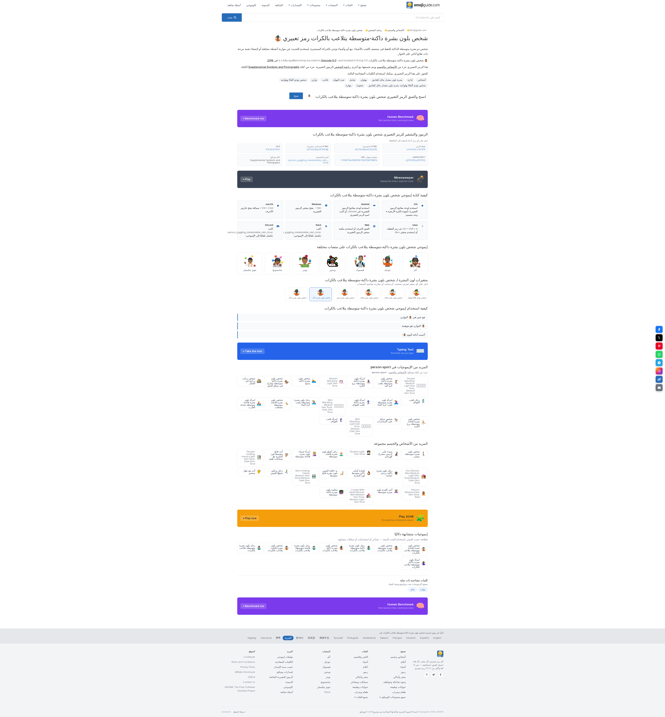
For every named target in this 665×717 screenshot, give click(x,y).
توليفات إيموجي (285, 656)
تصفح (362, 5)
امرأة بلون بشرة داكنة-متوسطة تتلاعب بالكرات (415, 563)
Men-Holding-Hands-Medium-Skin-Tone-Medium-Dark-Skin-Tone (305, 476)
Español (424, 637)
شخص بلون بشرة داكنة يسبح (307, 381)
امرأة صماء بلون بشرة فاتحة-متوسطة (305, 454)
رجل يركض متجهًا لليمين (280, 472)
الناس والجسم (361, 656)
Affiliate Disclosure (245, 672)
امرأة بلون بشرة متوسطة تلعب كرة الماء (387, 402)
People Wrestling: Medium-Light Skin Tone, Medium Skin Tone (415, 386)
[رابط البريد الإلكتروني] (659, 387)
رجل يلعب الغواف (417, 401)
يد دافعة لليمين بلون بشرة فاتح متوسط (333, 473)
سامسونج (325, 682)
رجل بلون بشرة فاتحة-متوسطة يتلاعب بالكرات (305, 548)
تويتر (328, 677)
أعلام (403, 662)
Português (352, 637)
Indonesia (266, 637)
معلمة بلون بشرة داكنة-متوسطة (335, 492)
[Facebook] (440, 674)
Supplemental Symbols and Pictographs (265, 161)
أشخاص (422, 79)
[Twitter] (433, 674)
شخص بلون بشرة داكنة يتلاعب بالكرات (333, 548)
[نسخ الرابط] (659, 379)
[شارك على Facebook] (659, 329)
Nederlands (369, 637)
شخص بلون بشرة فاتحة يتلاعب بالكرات (278, 548)
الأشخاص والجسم (396, 30)
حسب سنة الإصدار (283, 667)
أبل (328, 656)
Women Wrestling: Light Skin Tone (335, 382)
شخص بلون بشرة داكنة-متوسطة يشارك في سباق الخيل (278, 382)
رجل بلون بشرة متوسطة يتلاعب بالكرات (250, 548)
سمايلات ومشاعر (359, 682)
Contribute (249, 656)
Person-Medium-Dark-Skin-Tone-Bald (415, 493)
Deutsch (411, 637)
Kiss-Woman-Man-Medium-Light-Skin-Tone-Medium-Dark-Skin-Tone (415, 476)
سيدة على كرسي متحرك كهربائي (388, 454)
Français (397, 637)
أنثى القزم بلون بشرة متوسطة (387, 491)
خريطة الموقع (239, 712)
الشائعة (279, 5)
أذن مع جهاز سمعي (252, 472)
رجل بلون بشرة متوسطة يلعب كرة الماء (305, 402)
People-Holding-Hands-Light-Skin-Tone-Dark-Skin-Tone (251, 457)
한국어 (299, 637)
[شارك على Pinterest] (659, 346)
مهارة (422, 589)
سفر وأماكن (399, 677)
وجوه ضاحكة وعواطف (394, 682)
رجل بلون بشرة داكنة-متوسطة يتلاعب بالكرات (360, 548)
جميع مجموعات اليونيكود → (392, 697)
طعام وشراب (399, 692)
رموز (403, 672)
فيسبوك (326, 667)
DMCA (251, 677)
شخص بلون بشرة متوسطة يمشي (415, 454)
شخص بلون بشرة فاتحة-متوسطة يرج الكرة (416, 423)
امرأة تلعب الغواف (335, 420)
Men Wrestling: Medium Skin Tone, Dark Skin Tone (332, 406)
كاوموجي (251, 5)
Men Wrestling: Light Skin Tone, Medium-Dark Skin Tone (360, 426)
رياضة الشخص (375, 30)
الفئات (348, 5)
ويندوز (327, 672)
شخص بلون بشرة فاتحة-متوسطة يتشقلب (280, 404)
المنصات (332, 5)
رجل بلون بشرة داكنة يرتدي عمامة (387, 473)
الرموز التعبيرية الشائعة (281, 677)
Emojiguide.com (418, 30)
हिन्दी (278, 637)
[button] (405, 148)
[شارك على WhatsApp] (659, 354)
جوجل (327, 662)
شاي (412, 589)
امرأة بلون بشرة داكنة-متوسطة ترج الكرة (361, 382)
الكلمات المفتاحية (284, 662)
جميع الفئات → (361, 697)
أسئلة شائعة (234, 5)
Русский (338, 637)
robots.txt (226, 712)
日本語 (311, 637)
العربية (288, 637)
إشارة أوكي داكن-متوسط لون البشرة (361, 473)
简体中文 (324, 637)
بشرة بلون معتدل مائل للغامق (387, 79)
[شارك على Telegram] (659, 362)
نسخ (296, 95)
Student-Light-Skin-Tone (360, 453)
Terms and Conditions (243, 662)
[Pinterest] (426, 674)
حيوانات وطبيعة (398, 687)
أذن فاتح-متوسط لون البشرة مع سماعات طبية (279, 455)
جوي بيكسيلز (323, 687)
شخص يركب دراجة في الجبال (251, 381)
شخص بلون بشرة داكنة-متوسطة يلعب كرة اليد (388, 382)
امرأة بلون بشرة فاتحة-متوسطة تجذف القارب (250, 404)
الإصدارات (295, 5)
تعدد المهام (338, 79)
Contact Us (249, 682)
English (437, 637)
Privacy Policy (247, 667)
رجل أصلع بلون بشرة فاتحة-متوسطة (333, 454)
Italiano (384, 637)
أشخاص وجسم (398, 656)
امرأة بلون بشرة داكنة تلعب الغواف (361, 402)
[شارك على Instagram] (659, 371)
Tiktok (327, 692)
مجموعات (313, 5)
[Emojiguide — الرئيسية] (440, 653)
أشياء (403, 667)
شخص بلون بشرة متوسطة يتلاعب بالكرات (387, 548)
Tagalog (251, 637)
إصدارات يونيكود (284, 672)
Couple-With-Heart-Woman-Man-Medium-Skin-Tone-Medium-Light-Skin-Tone (360, 495)
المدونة (265, 5)
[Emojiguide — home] (423, 5)
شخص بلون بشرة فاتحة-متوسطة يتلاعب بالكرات (415, 549)
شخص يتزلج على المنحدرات (387, 420)
